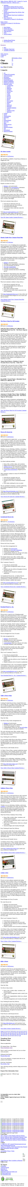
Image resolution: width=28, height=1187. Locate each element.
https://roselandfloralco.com (10, 671)
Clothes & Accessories (9, 74)
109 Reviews (10, 966)
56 (15, 1035)
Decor (8, 99)
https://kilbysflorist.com (9, 1023)
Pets (5, 119)
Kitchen (9, 87)
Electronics (6, 77)
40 (14, 1034)
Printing (6, 125)
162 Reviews (10, 156)
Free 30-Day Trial (19, 12)
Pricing (2, 37)
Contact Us (20, 1)
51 (6, 1035)
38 (10, 1034)
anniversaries (14, 548)
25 (14, 1032)
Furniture (9, 89)
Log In (25, 1)
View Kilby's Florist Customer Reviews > (11, 1028)
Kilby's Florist (4, 961)
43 (19, 1034)
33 (1, 1034)
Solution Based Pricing (9, 12)
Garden (8, 95)
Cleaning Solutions (11, 107)
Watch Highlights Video (6, 1047)
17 (26, 1031)
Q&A (19, 8)
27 (17, 1032)
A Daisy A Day (4, 872)
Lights (8, 94)
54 (12, 1035)
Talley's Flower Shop (6, 695)
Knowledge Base (18, 1146)
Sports (5, 114)
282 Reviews (10, 436)
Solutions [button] (6, 5)
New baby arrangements (10, 267)
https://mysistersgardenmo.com (10, 212)
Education (6, 117)
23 (10, 1032)
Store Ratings (7, 6)
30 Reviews (10, 326)
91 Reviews (10, 242)
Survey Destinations (9, 30)
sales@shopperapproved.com (8, 1145)
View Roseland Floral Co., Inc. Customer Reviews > (14, 675)
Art (4, 73)
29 (21, 1032)
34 (3, 1034)
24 (12, 1032)
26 (15, 1032)
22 (8, 1032)
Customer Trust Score (11, 15)
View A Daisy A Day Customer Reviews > (11, 941)
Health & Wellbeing (9, 81)
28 (19, 1032)
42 (17, 1034)
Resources (3, 45)
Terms (12, 1151)
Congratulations (8, 643)
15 (23, 1031)
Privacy (9, 1151)
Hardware (9, 105)
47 (26, 1034)
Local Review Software (11, 1139)
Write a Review (4, 1)
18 (1, 1032)
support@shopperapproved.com (18, 1144)
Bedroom (9, 106)
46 (24, 1034)
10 (14, 1031)
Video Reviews (14, 8)
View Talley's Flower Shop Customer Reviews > (13, 768)
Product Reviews (15, 6)
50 (5, 1035)
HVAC (8, 109)
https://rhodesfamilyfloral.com (10, 294)
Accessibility (4, 1151)
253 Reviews (10, 611)
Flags (8, 103)
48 (1, 1035)
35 (5, 1034)
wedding (3, 806)
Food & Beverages (8, 80)
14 (21, 1031)
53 (10, 1035)
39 (12, 1034)
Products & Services (9, 82)
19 (3, 1032)
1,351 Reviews (11, 521)
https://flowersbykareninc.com (10, 491)
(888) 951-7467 (12, 1)
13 (19, 1031)
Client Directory (5, 1160)
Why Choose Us (5, 1135)
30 (23, 1032)
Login (2, 56)
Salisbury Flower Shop (7, 788)
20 (5, 1032)
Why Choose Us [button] (8, 17)
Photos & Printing (8, 127)
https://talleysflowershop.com (10, 764)
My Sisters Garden (5, 151)
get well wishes (23, 727)
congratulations (15, 187)
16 (24, 1031)
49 (3, 1035)
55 (14, 1035)
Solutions (3, 24)
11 (15, 1031)
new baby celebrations (16, 550)
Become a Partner (14, 1148)
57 (17, 1035)
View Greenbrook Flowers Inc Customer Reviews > (13, 586)
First (2, 1031)
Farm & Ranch (7, 120)
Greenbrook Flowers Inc (7, 517)
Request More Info (5, 1055)
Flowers (9, 96)
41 (15, 1034)
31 (24, 1032)
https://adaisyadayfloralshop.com (11, 937)
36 (6, 1034)
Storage (9, 92)
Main (2, 67)
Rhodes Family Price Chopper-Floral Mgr (12, 237)
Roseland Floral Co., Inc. (7, 607)
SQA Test (6, 121)
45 (23, 1034)
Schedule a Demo (17, 58)
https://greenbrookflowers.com (10, 582)
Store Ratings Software (14, 1135)
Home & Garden (8, 84)
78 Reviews (10, 700)
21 (6, 1032)
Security (9, 98)
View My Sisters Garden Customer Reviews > (12, 217)
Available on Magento (9, 50)
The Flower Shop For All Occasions (10, 321)
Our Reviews (20, 19)
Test (5, 128)
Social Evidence (8, 34)
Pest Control (10, 100)
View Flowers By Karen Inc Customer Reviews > (13, 496)
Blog (5, 15)
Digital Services (8, 124)
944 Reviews (10, 877)
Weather (9, 102)
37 (8, 1034)
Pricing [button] (5, 11)
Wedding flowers (8, 466)
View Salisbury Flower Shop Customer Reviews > (13, 852)
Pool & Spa (10, 91)
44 (21, 1034)
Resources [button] (6, 13)
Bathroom (9, 88)
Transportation (7, 116)
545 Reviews (10, 793)
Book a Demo (4, 21)
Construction (10, 85)
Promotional (7, 130)
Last (20, 1035)
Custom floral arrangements (10, 469)
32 (26, 1032)
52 (8, 1035)
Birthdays (6, 186)
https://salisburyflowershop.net (10, 848)
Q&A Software (13, 1138)
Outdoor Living (11, 110)
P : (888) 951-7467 (5, 1144)
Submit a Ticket (10, 1146)
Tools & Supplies (8, 75)
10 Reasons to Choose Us (10, 19)
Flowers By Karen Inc (6, 432)
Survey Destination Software (16, 1137)
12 (17, 1031)
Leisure (5, 113)
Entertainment (7, 78)
